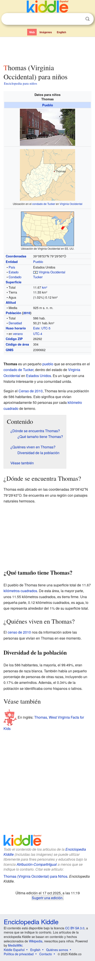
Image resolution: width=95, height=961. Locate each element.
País (12, 267)
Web (32, 32)
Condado (15, 276)
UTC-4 (37, 333)
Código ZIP (14, 339)
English (61, 32)
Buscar (87, 19)
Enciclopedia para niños (20, 83)
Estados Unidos (38, 375)
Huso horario (16, 328)
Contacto (45, 954)
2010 (26, 313)
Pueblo (47, 105)
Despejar (78, 19)
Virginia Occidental (71, 204)
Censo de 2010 (31, 390)
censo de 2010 (19, 632)
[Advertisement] (47, 49)
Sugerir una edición (47, 897)
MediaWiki (15, 945)
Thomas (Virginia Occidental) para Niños (35, 876)
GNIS (9, 350)
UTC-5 (45, 328)
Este (36, 328)
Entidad (12, 261)
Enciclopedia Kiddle (31, 921)
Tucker (38, 276)
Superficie (13, 282)
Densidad (15, 323)
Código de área (17, 344)
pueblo (47, 363)
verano (18, 333)
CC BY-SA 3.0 (74, 928)
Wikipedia (35, 941)
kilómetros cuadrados (20, 590)
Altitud (11, 302)
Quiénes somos (57, 949)
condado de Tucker (43, 204)
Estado (14, 272)
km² (44, 287)
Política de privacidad (19, 954)
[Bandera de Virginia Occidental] (35, 272)
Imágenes (46, 32)
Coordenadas (16, 256)
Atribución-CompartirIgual (37, 864)
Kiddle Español (14, 949)
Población (13, 313)
